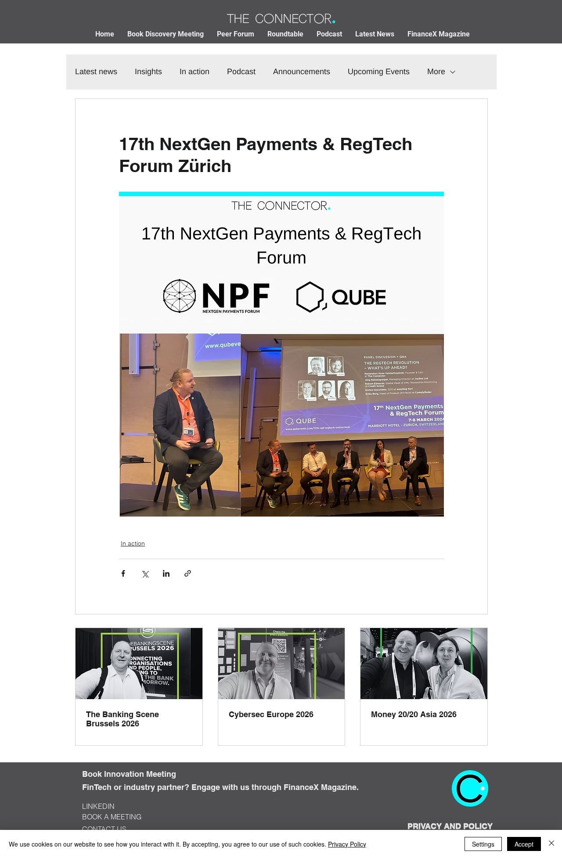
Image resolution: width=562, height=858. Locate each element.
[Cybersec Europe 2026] (281, 663)
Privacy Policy (347, 844)
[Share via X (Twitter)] (144, 573)
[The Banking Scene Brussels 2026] (139, 663)
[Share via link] (188, 573)
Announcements (301, 71)
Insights (148, 71)
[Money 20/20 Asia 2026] (423, 663)
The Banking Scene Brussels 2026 (122, 719)
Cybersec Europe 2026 (271, 714)
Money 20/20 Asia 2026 (414, 714)
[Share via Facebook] (123, 573)
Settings (483, 844)
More (436, 71)
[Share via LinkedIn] (166, 573)
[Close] (551, 844)
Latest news (96, 71)
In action (194, 71)
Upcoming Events (379, 71)
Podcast (241, 71)
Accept (524, 844)
